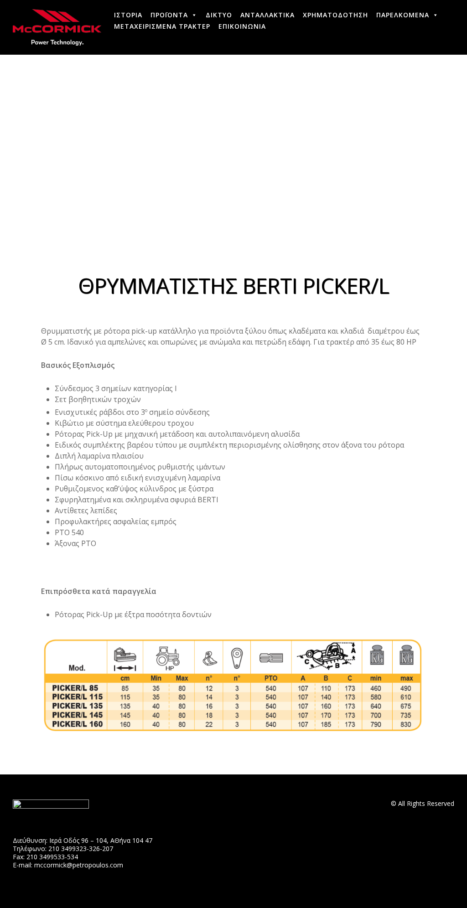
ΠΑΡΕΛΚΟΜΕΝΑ (402, 14)
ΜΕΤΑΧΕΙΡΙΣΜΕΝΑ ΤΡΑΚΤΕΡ (162, 26)
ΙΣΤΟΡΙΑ (128, 14)
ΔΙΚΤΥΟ (219, 14)
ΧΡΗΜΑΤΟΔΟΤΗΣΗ (335, 14)
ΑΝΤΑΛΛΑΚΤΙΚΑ (267, 14)
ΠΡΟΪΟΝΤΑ (169, 14)
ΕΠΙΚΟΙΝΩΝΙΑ (242, 26)
